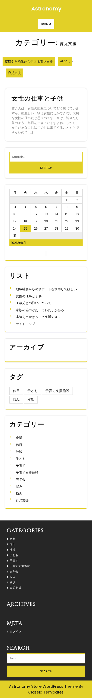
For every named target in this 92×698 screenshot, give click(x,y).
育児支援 (14, 73)
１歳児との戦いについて (33, 303)
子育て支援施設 (57, 390)
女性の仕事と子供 (37, 99)
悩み (16, 399)
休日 (16, 390)
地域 (19, 451)
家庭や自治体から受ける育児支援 (29, 61)
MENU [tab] (46, 24)
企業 (19, 438)
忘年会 (20, 479)
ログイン (15, 632)
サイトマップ (25, 324)
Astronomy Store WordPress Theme (44, 686)
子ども (65, 61)
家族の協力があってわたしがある (40, 310)
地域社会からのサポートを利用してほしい (46, 289)
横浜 (30, 399)
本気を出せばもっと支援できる (38, 317)
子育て (20, 465)
